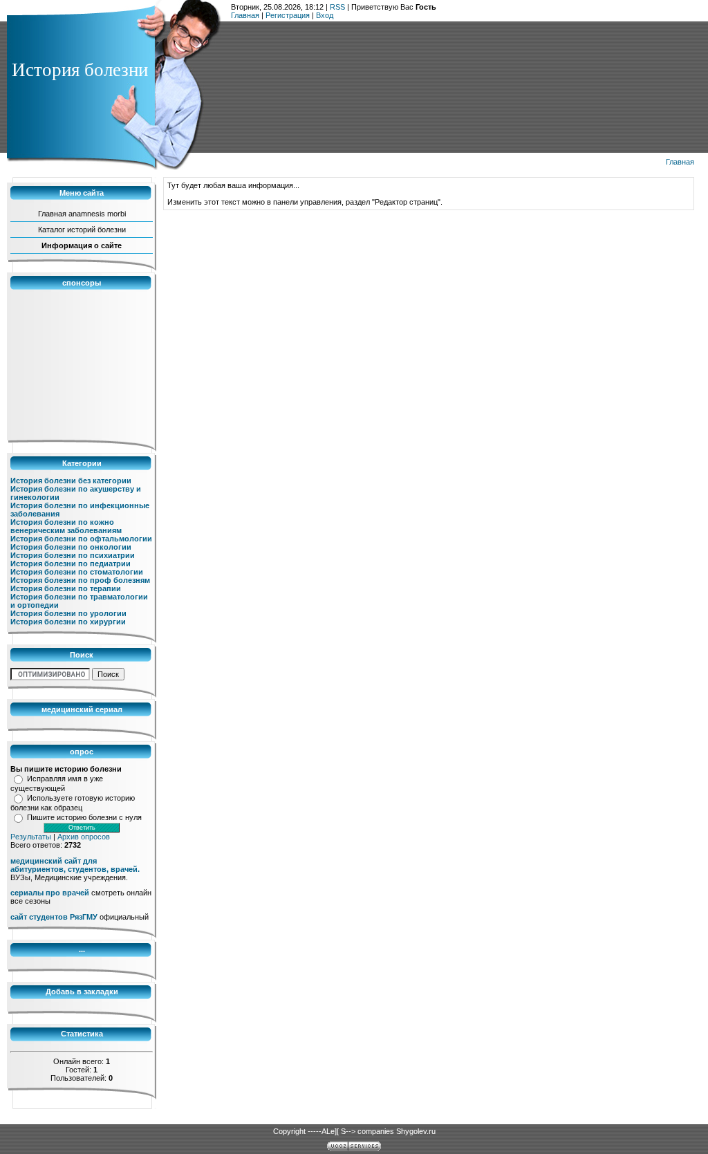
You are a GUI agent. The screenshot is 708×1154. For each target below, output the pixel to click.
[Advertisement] (79, 365)
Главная (245, 15)
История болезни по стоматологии (76, 572)
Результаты (30, 836)
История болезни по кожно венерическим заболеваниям (66, 526)
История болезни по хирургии (68, 621)
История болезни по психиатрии (72, 555)
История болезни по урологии (68, 613)
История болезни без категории (70, 480)
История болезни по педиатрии (70, 563)
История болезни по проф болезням (80, 580)
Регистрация (288, 15)
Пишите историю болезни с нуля (84, 817)
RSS (337, 7)
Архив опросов (83, 836)
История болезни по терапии (65, 588)
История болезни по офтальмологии (81, 538)
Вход (324, 15)
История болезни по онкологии (70, 547)
